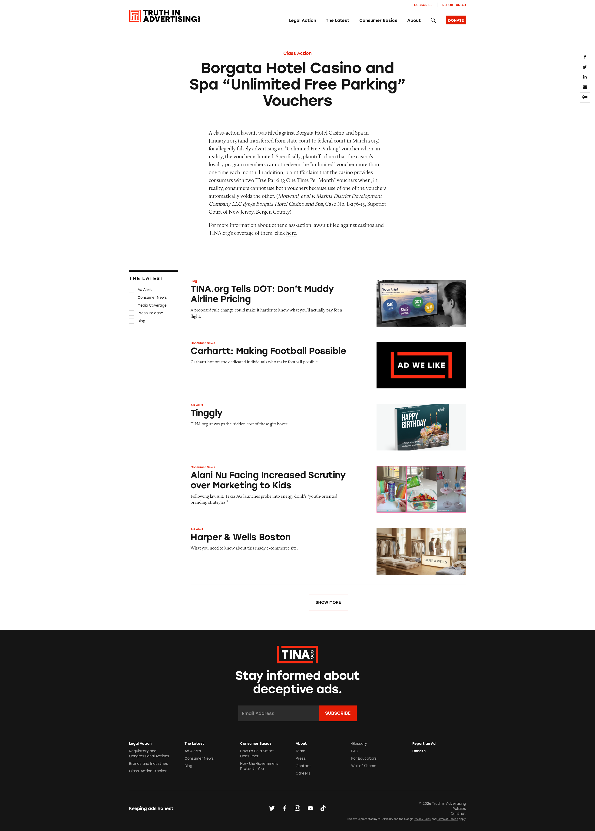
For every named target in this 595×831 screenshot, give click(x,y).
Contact (303, 766)
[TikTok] (323, 808)
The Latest (337, 20)
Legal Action (302, 20)
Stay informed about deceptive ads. (297, 682)
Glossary (359, 744)
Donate (419, 751)
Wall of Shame (363, 766)
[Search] (433, 20)
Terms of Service (447, 819)
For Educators (364, 758)
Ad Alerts (193, 751)
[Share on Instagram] (297, 808)
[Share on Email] (585, 87)
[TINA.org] (297, 654)
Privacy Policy (422, 819)
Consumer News (152, 297)
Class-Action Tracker (148, 771)
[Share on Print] (585, 97)
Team (300, 751)
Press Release (150, 313)
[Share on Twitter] (585, 67)
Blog (141, 321)
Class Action (297, 53)
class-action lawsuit (235, 132)
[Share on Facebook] (585, 57)
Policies (459, 809)
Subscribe (423, 5)
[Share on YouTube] (310, 808)
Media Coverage (152, 305)
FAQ (354, 751)
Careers (303, 773)
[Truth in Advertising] (164, 16)
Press (301, 758)
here (291, 232)
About (414, 20)
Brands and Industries (148, 763)
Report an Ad (454, 5)
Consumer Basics (378, 20)
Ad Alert (145, 290)
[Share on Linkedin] (585, 77)
